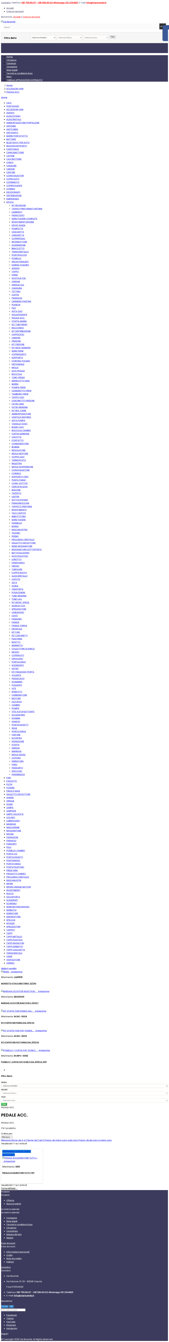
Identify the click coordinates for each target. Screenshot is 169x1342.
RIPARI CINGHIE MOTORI (18, 886)
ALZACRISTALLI (13, 119)
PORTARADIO (13, 860)
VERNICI (10, 963)
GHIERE (10, 797)
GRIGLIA (16, 748)
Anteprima (16, 971)
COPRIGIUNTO (19, 354)
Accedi (9, 8)
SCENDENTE (18, 665)
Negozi (9, 1237)
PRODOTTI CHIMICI (16, 873)
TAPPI (9, 933)
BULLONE (16, 489)
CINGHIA (16, 337)
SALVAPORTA (13, 896)
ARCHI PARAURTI (20, 261)
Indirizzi (10, 1261)
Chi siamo (11, 60)
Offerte (10, 1200)
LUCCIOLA (17, 701)
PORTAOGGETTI (20, 724)
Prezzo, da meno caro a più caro (61, 1140)
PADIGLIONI (12, 837)
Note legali (11, 70)
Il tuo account (8, 1243)
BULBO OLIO (18, 427)
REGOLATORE (18, 450)
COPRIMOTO (12, 182)
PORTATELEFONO (15, 867)
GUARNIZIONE (19, 245)
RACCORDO (18, 327)
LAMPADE (11, 810)
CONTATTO (18, 440)
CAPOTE (16, 579)
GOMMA (16, 718)
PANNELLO (17, 523)
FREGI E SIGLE (13, 791)
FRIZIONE (16, 341)
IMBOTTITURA (19, 516)
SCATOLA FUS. (19, 278)
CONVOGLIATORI (15, 175)
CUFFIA (15, 294)
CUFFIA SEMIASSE (20, 433)
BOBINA (15, 446)
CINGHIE (10, 169)
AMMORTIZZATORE (21, 413)
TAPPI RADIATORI (15, 943)
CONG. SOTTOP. (20, 483)
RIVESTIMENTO (19, 509)
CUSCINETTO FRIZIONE (23, 400)
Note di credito (14, 1258)
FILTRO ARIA (18, 403)
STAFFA (15, 744)
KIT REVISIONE (19, 205)
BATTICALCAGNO (20, 552)
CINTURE (10, 172)
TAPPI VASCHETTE (15, 949)
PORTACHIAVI (19, 662)
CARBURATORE (19, 695)
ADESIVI (10, 112)
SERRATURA (18, 761)
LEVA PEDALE (18, 370)
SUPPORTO (17, 357)
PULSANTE (17, 685)
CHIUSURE (11, 165)
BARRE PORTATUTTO (17, 135)
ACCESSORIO (18, 714)
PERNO (15, 536)
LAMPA (9, 807)
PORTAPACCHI (19, 255)
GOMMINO (17, 681)
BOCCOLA (17, 374)
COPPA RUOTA (19, 572)
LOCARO (10, 817)
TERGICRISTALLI (14, 953)
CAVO (15, 615)
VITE (14, 688)
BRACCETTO (18, 248)
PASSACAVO (18, 678)
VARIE (9, 956)
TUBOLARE (17, 569)
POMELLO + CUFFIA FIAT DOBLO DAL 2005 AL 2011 (24, 1062)
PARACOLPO (18, 215)
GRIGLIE (10, 800)
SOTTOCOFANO (20, 499)
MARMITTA (17, 645)
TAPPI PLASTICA (14, 939)
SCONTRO (17, 738)
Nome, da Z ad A (35, 1140)
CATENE (10, 155)
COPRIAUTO (18, 655)
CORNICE (16, 473)
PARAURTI (11, 843)
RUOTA (10, 893)
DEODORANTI (13, 192)
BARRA (15, 384)
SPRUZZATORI (13, 926)
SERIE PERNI (17, 351)
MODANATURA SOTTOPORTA (27, 549)
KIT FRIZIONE (18, 344)
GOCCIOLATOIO (20, 556)
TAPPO (15, 271)
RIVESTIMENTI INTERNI (23, 222)
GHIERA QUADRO (20, 265)
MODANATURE (13, 830)
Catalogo (11, 63)
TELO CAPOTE (19, 513)
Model (4, 1089)
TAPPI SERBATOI (14, 946)
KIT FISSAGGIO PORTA (23, 671)
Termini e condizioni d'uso (19, 73)
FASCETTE (11, 781)
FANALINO (17, 619)
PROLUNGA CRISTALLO (23, 539)
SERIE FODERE (19, 519)
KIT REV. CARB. (19, 410)
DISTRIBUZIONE (14, 195)
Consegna (11, 66)
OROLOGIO (17, 658)
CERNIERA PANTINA (21, 301)
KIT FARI (16, 632)
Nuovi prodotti (13, 1203)
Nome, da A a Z (19, 1140)
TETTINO (16, 291)
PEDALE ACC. (18, 317)
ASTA (14, 582)
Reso (8, 76)
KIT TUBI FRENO (19, 324)
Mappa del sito (14, 1234)
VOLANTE (16, 675)
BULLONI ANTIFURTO (16, 145)
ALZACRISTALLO (20, 576)
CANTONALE (12, 149)
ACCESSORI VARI (14, 109)
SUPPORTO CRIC (20, 476)
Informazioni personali (17, 1251)
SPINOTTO (17, 691)
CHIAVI (9, 162)
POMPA (15, 708)
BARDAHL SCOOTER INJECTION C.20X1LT (20, 1003)
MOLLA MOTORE (20, 453)
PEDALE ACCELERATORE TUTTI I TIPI (18, 1173)
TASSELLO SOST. (20, 423)
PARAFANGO (18, 562)
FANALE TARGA (19, 625)
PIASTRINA (17, 638)
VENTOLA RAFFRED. (21, 417)
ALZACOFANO (13, 116)
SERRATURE (12, 913)
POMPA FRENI (18, 387)
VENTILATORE (13, 959)
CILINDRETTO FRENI (21, 390)
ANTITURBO (12, 129)
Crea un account (15, 11)
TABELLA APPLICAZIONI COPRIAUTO (24, 80)
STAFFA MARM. (19, 321)
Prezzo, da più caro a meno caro (95, 1140)
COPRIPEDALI (18, 238)
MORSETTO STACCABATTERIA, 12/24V (18, 983)
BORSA (15, 526)
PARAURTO (17, 767)
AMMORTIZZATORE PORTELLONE (22, 122)
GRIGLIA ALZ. (18, 284)
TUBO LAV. (17, 599)
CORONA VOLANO (21, 360)
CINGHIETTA (18, 235)
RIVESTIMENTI (13, 890)
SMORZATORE (13, 916)
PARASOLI (11, 840)
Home (4, 97)
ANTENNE (11, 126)
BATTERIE (11, 139)
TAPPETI (10, 929)
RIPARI (9, 883)
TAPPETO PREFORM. (22, 506)
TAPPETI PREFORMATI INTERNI (27, 208)
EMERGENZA (12, 198)
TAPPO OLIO (18, 397)
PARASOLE (17, 298)
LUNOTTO (17, 559)
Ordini (9, 1255)
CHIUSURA (17, 288)
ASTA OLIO (17, 311)
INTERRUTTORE (19, 241)
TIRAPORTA (17, 589)
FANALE (15, 622)
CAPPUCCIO (18, 334)
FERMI (15, 274)
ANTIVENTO (12, 132)
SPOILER (10, 923)
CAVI (8, 102)
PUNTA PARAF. (19, 480)
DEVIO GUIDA (18, 225)
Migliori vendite (9, 968)
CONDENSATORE (20, 443)
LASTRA (15, 496)
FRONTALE (17, 628)
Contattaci (12, 1231)
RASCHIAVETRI (13, 880)
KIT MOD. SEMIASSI (21, 347)
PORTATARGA (19, 731)
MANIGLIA (17, 751)
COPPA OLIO (18, 456)
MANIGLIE (11, 824)
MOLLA (15, 367)
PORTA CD (11, 853)
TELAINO (16, 532)
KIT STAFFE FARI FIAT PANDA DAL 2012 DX (20, 1042)
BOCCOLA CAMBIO (21, 430)
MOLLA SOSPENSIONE (22, 466)
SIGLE (14, 728)
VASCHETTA (18, 231)
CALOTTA (16, 437)
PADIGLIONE (18, 741)
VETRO (15, 668)
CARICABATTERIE (15, 152)
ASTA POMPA (18, 420)
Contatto (6, 2)
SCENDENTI (12, 900)
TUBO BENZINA (19, 595)
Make (4, 1082)
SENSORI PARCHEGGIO (17, 906)
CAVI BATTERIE (14, 159)
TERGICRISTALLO (20, 251)
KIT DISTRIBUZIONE (21, 331)
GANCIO (16, 721)
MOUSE (10, 834)
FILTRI (9, 784)
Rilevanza (6, 1137)
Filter (113, 37)
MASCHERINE (13, 827)
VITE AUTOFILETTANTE (23, 711)
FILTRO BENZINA (20, 407)
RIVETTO (16, 642)
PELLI (8, 847)
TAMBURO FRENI (20, 394)
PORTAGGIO (12, 106)
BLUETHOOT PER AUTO (18, 142)
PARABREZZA (18, 774)
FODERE (10, 787)
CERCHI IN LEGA (20, 486)
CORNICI (10, 188)
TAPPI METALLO (14, 936)
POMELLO (16, 258)
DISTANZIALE (18, 364)
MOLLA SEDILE (19, 754)
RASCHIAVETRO (20, 529)
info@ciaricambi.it (96, 2)
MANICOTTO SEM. (21, 380)
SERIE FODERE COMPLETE (24, 218)
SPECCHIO (17, 771)
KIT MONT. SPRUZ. (20, 602)
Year (3, 1096)
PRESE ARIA (12, 870)
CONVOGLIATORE (21, 470)
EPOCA (10, 202)
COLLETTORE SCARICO (23, 648)
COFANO (16, 757)
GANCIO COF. (18, 605)
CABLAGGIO (18, 612)
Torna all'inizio (9, 1188)
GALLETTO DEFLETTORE (24, 542)
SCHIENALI (11, 903)
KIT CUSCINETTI (19, 635)
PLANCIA (16, 304)
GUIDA (15, 585)
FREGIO (15, 566)
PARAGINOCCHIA (20, 503)
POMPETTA (17, 228)
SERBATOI (11, 910)
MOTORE (16, 698)
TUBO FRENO (18, 377)
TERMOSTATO (19, 460)
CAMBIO (16, 705)
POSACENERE (18, 592)
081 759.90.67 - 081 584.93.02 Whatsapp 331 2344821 (49, 2)
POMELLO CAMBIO (15, 850)
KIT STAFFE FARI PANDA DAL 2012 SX (17, 1022)
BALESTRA (17, 463)
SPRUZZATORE (19, 609)
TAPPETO (16, 493)
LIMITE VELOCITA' (15, 814)
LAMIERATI (17, 212)
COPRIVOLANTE (14, 185)
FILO (14, 308)
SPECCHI (10, 920)
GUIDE (9, 804)
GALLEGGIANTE (19, 314)
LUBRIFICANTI (13, 820)
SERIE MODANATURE (22, 546)
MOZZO (15, 652)
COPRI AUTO (12, 179)
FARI (8, 777)
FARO (14, 764)
